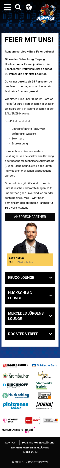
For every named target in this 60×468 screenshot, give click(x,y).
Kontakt (11, 442)
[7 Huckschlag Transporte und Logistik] (16, 395)
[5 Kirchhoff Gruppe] (16, 385)
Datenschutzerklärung (38, 442)
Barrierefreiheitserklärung (30, 447)
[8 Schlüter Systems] (44, 395)
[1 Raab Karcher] (16, 365)
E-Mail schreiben (25, 262)
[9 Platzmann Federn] (16, 405)
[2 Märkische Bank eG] (44, 365)
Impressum (30, 452)
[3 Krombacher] (16, 375)
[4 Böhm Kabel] (44, 375)
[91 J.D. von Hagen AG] (44, 405)
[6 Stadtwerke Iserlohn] (44, 385)
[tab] (30, 278)
